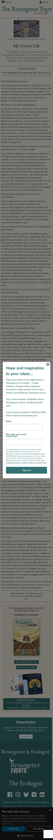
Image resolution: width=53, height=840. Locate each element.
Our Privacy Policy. (40, 462)
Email (8, 421)
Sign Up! (26, 470)
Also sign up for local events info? (16, 435)
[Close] (47, 364)
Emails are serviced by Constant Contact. (19, 462)
